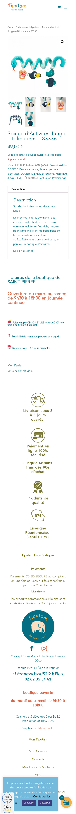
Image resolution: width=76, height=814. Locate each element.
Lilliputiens (34, 27)
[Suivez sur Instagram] (44, 648)
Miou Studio (46, 728)
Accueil (11, 27)
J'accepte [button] (45, 803)
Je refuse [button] (29, 803)
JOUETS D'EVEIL (31, 174)
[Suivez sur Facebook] (31, 648)
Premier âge (59, 178)
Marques (22, 27)
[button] (62, 42)
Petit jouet (45, 178)
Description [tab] (18, 189)
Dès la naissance (28, 169)
